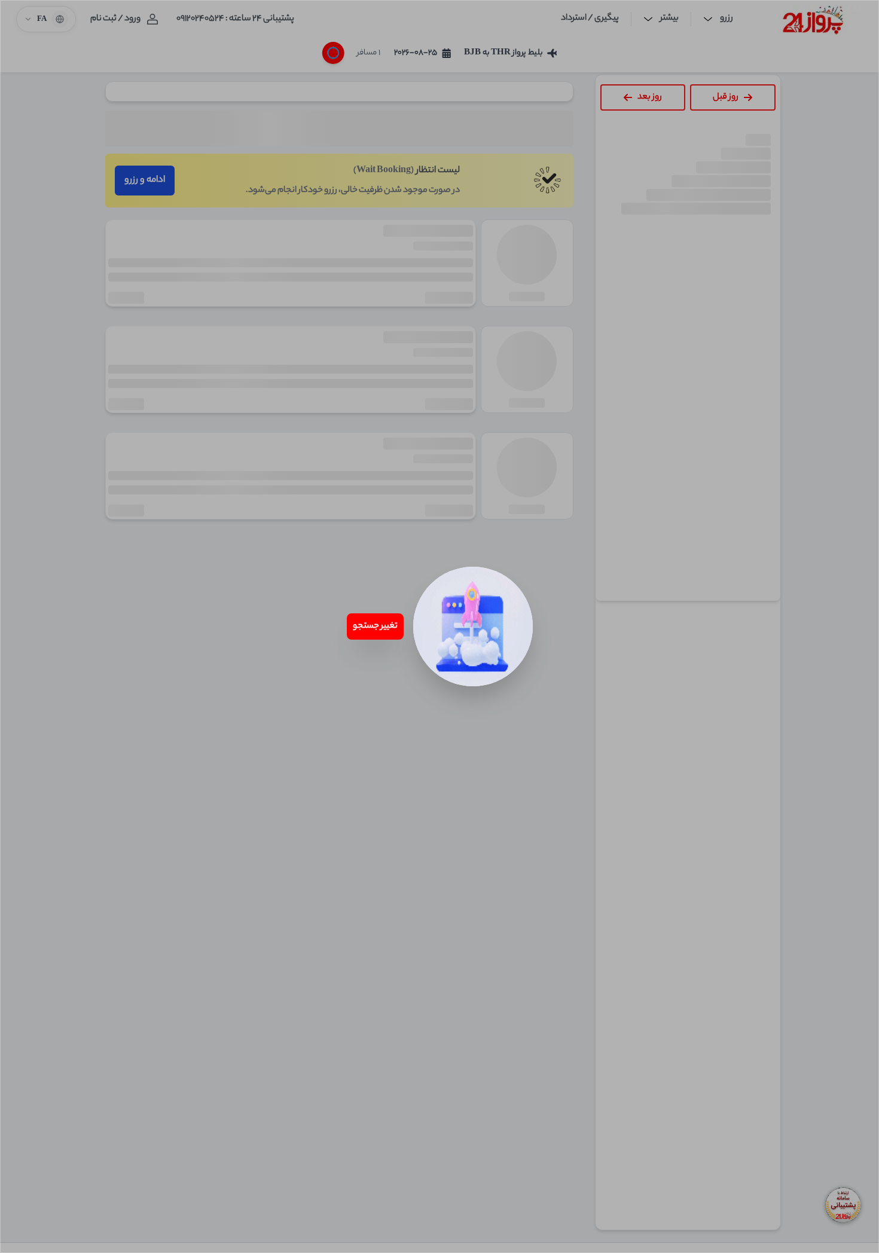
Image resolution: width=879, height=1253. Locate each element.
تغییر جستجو (375, 626)
